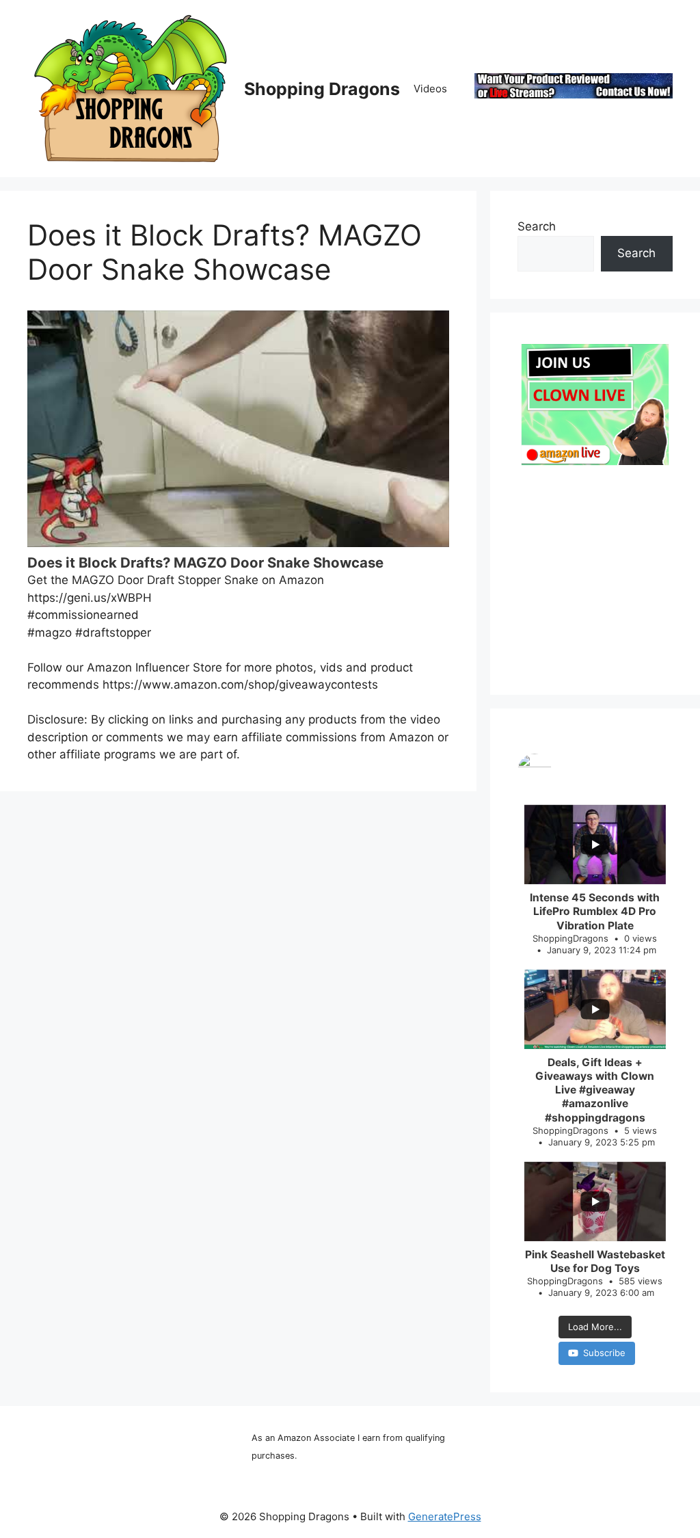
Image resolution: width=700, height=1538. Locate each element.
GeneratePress (444, 1516)
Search (536, 226)
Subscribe (604, 1352)
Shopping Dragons (322, 89)
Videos (430, 88)
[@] (595, 771)
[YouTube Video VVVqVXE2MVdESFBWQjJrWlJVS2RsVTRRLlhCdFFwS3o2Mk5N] (238, 428)
